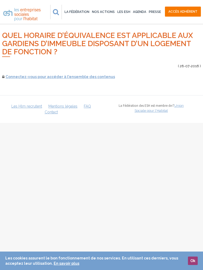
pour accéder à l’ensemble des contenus (76, 77)
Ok (192, 261)
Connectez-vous (21, 77)
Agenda (139, 12)
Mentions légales (62, 106)
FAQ (87, 106)
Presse (155, 12)
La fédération (76, 12)
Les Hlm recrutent (26, 106)
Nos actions (103, 12)
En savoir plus (66, 263)
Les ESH (123, 12)
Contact (51, 112)
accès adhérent (182, 11)
